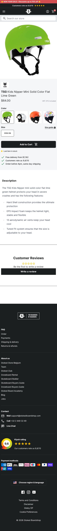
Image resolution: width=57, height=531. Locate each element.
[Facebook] (23, 492)
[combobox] (28, 18)
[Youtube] (34, 492)
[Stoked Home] (28, 11)
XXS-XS (7, 133)
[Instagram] (28, 492)
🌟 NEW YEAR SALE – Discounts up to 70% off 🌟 (21, 2)
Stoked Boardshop (32, 520)
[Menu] (4, 11)
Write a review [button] (28, 271)
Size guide (49, 127)
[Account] (47, 11)
